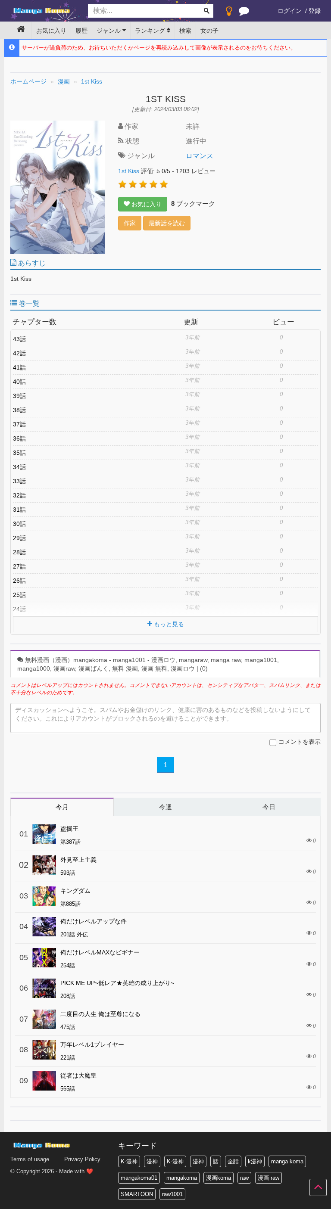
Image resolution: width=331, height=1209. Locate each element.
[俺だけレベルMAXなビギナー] (44, 957)
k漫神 (255, 1161)
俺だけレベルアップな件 (93, 921)
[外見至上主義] (44, 865)
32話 (19, 495)
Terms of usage (29, 1159)
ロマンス (199, 155)
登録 (315, 10)
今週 (165, 807)
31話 (19, 509)
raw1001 (172, 1194)
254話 (67, 965)
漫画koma (218, 1178)
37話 (19, 424)
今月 (62, 807)
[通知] (244, 12)
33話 (19, 481)
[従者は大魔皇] (44, 1081)
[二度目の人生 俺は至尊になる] (44, 1019)
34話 (19, 466)
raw (244, 1178)
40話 (19, 381)
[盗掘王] (44, 834)
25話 (19, 594)
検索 (185, 30)
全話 (233, 1161)
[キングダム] (44, 896)
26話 (19, 580)
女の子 (209, 30)
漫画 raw (268, 1178)
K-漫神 (129, 1161)
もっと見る (168, 624)
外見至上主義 (78, 859)
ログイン (290, 10)
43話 (19, 339)
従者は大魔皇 (78, 1075)
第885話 (70, 904)
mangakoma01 (139, 1178)
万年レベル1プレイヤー (92, 1044)
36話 (19, 438)
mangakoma (181, 1178)
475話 (67, 1027)
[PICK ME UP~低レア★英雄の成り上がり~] (44, 988)
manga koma (287, 1161)
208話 (67, 996)
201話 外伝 (74, 934)
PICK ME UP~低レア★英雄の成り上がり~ (117, 982)
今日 (268, 807)
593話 (67, 873)
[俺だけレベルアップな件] (44, 926)
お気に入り (51, 30)
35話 (19, 452)
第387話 (70, 842)
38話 (19, 410)
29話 (19, 538)
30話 (19, 523)
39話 (19, 395)
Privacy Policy (82, 1159)
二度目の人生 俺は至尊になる (100, 1013)
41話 (19, 367)
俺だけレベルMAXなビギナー (100, 952)
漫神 (152, 1161)
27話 (19, 566)
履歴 (81, 30)
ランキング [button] (151, 30)
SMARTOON (137, 1194)
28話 (19, 552)
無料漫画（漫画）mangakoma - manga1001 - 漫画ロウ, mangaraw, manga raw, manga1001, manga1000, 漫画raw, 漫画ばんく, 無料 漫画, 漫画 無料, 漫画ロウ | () (148, 664)
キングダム (75, 890)
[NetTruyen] (42, 11)
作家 (130, 223)
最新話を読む (167, 223)
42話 (19, 353)
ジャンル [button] (109, 30)
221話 (67, 1057)
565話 (67, 1088)
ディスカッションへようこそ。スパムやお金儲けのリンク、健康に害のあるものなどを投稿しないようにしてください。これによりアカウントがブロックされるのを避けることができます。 (163, 714)
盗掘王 (69, 828)
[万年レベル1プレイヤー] (44, 1050)
